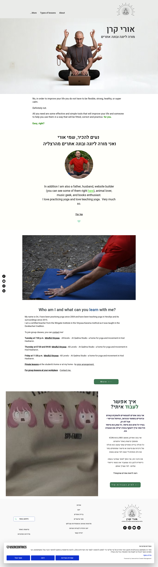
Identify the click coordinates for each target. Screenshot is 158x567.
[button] (62, 13)
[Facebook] (3, 276)
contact (55, 332)
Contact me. (65, 370)
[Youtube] (3, 281)
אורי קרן (121, 29)
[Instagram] (3, 286)
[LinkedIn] (139, 527)
